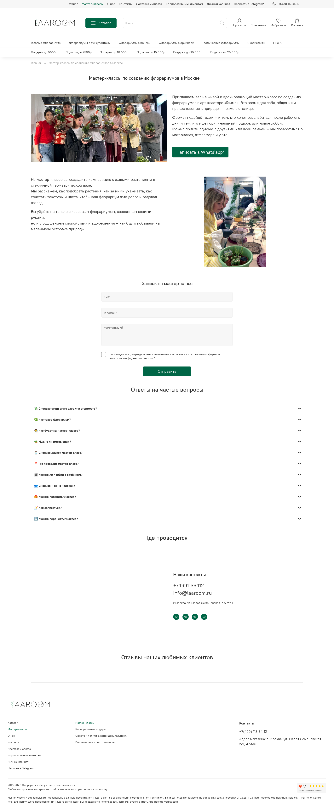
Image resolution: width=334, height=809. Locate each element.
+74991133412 (188, 585)
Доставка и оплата (149, 4)
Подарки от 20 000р (224, 52)
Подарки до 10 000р (114, 52)
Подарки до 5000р (44, 52)
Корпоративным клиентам (184, 4)
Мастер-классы (92, 4)
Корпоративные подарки (91, 729)
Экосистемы (256, 43)
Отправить (167, 371)
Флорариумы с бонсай (134, 43)
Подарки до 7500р (79, 52)
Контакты (125, 4)
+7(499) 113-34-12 (288, 4)
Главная (36, 63)
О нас (111, 4)
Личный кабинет (218, 4)
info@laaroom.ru (192, 593)
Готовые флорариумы (46, 43)
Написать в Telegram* (249, 4)
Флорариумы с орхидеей (176, 43)
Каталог (72, 4)
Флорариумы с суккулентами (90, 43)
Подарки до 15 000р (151, 52)
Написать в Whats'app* (200, 152)
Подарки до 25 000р (187, 52)
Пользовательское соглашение (95, 742)
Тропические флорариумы (220, 43)
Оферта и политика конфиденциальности (101, 735)
